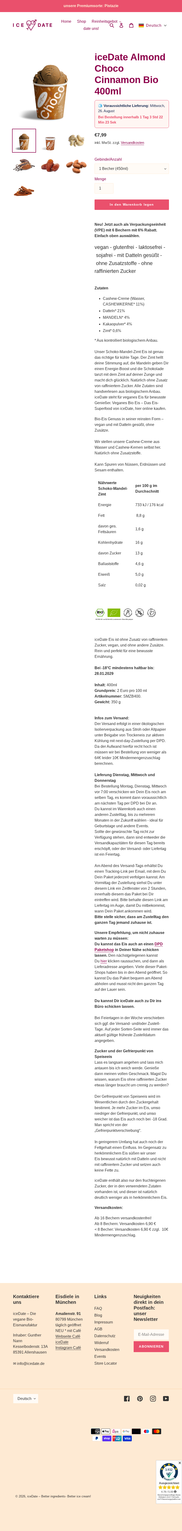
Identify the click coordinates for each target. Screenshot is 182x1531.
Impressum (103, 1322)
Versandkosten (132, 143)
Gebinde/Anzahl (108, 159)
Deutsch (25, 1399)
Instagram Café (68, 1348)
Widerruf (101, 1343)
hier (103, 961)
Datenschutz (104, 1336)
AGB (98, 1329)
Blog (98, 1315)
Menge (100, 179)
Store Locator (105, 1363)
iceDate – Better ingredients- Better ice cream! (59, 1496)
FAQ (98, 1308)
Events (100, 1356)
